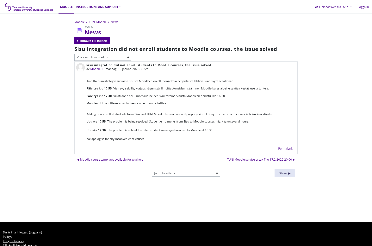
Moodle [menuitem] (66, 7)
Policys (7, 236)
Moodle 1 (96, 69)
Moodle (79, 22)
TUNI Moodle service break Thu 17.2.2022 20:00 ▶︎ (261, 159)
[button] (333, 7)
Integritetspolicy (13, 241)
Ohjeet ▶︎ (285, 173)
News (114, 22)
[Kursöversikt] (29, 7)
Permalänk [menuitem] (285, 148)
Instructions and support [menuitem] (97, 7)
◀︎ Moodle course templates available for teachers (110, 159)
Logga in (363, 7)
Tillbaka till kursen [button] (93, 41)
